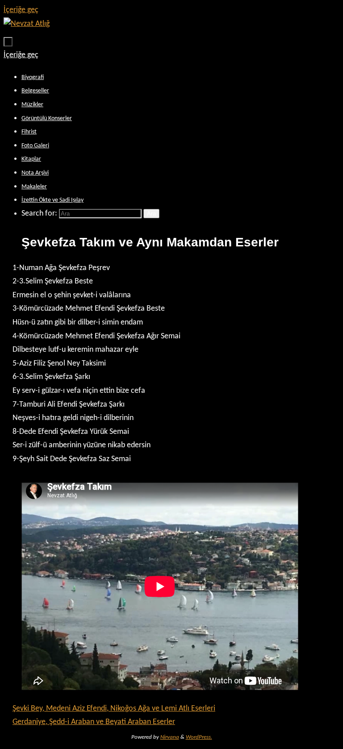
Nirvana (169, 737)
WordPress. (199, 737)
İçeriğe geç (21, 10)
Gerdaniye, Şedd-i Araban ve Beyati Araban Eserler (94, 722)
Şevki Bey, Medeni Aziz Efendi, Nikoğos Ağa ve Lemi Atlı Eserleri (114, 708)
